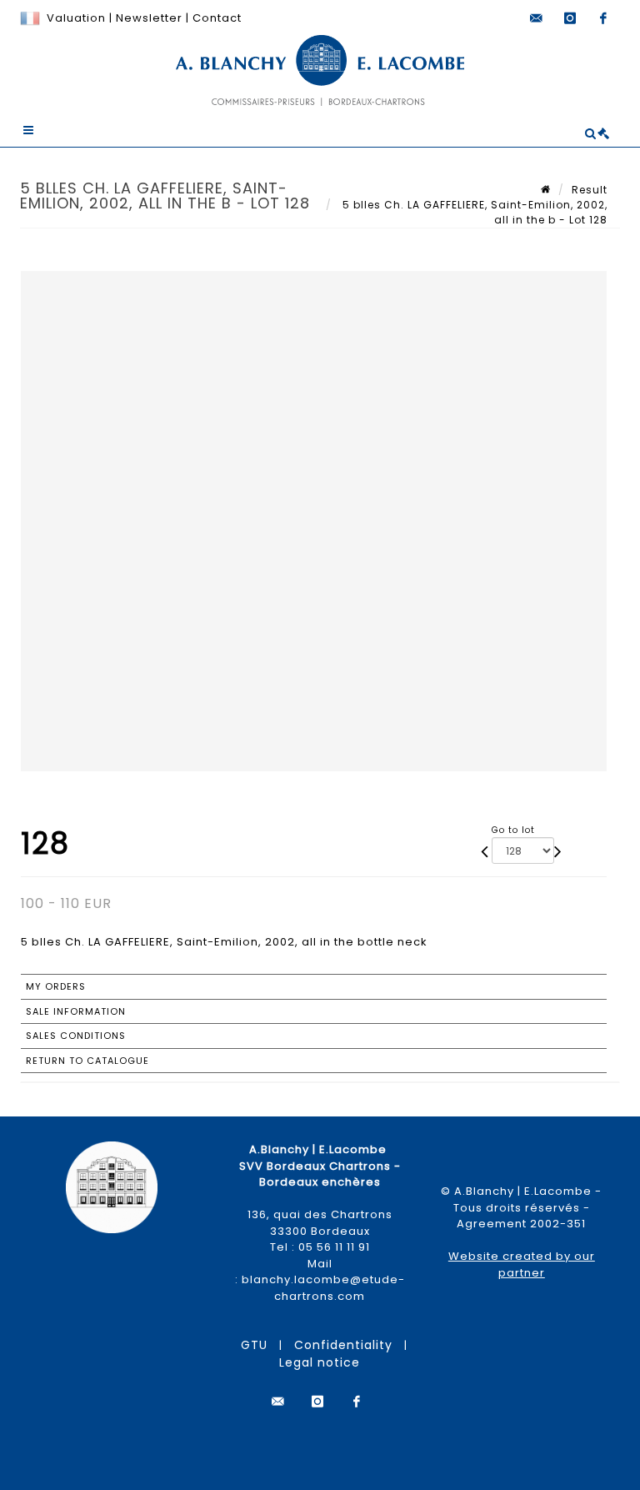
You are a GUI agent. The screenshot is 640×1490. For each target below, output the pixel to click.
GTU (254, 1345)
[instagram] (570, 18)
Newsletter (147, 18)
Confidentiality (343, 1345)
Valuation (76, 18)
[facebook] (603, 18)
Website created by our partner (521, 1264)
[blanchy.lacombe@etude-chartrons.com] (536, 18)
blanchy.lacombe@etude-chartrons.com (323, 1288)
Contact (217, 18)
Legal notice (319, 1362)
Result (590, 190)
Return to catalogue (87, 1060)
